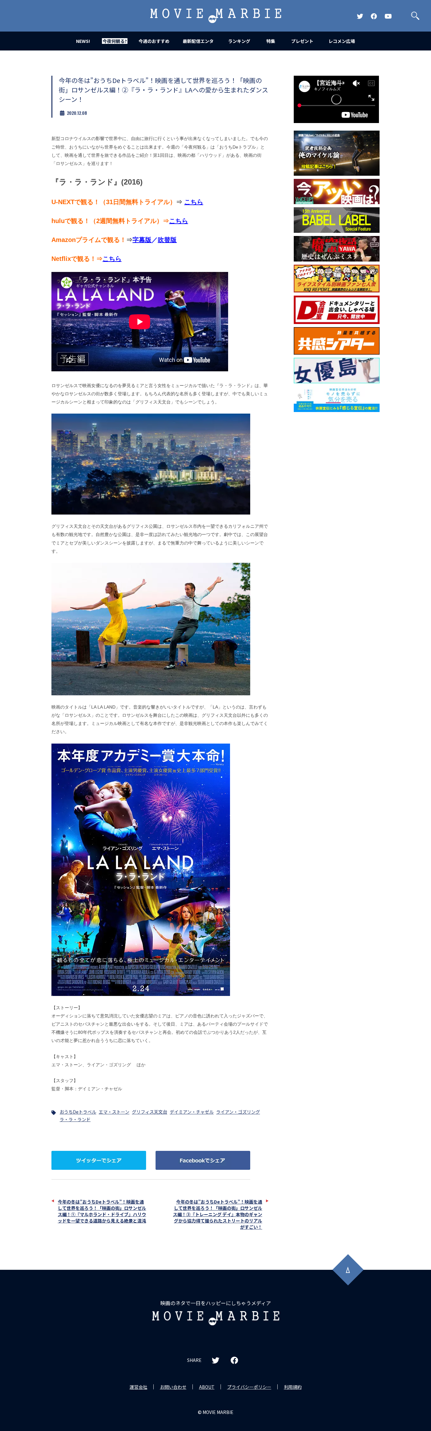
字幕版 (142, 239)
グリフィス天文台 (149, 1112)
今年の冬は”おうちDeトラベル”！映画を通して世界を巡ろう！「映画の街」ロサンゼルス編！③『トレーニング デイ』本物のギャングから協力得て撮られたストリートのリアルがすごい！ (217, 1214)
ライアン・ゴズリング (238, 1112)
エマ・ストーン (114, 1112)
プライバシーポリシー (249, 1387)
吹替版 (167, 239)
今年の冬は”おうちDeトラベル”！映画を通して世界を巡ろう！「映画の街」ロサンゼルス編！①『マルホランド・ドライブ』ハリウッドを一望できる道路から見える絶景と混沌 (102, 1211)
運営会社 (138, 1387)
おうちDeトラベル (78, 1112)
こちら (193, 201)
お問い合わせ (173, 1387)
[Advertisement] (337, 516)
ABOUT (207, 1387)
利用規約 (293, 1387)
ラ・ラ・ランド (75, 1119)
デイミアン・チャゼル (192, 1112)
